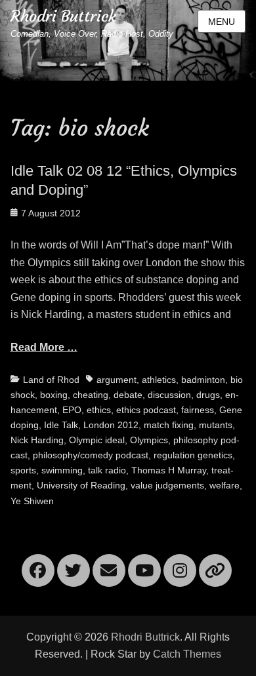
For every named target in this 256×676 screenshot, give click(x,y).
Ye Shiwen (32, 501)
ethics (99, 410)
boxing (54, 394)
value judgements (167, 485)
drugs (208, 394)
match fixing (169, 425)
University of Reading (81, 485)
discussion (169, 394)
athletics (159, 379)
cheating (90, 394)
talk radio (107, 470)
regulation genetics (193, 455)
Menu (221, 21)
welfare (224, 485)
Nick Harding (37, 440)
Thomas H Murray (168, 470)
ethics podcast (146, 410)
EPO (71, 410)
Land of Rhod (51, 379)
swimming (62, 470)
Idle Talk (61, 425)
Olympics (149, 440)
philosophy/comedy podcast (90, 455)
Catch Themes (187, 654)
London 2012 (111, 425)
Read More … (44, 347)
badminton (203, 379)
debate (128, 394)
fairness (197, 410)
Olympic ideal (97, 440)
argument (116, 379)
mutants (215, 425)
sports (23, 470)
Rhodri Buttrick (63, 16)
